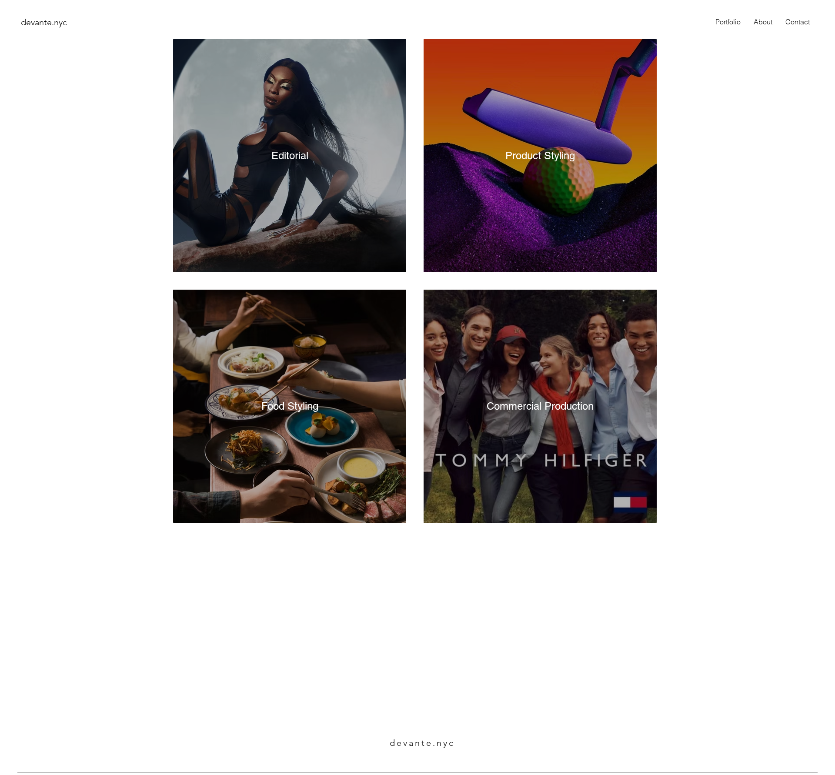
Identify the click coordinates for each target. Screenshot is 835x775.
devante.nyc (44, 22)
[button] (728, 21)
